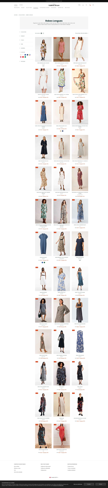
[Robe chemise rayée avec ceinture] (61, 49)
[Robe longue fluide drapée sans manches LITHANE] (43, 112)
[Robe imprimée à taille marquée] (61, 243)
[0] (90, 5)
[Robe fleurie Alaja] (61, 278)
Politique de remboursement (46, 466)
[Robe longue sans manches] (80, 310)
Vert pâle (44, 262)
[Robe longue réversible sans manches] (61, 147)
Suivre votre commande (18, 472)
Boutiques (67, 7)
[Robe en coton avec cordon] (43, 80)
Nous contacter (16, 466)
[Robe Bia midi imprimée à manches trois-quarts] (80, 112)
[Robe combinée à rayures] (61, 341)
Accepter (89, 484)
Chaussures (53, 7)
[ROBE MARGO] (61, 373)
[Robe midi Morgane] (80, 243)
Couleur (23, 52)
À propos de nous (71, 466)
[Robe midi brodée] (43, 278)
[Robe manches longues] (43, 436)
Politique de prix (43, 470)
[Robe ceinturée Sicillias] (43, 147)
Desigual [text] (61, 193)
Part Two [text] (43, 162)
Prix (22, 44)
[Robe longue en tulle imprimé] (43, 404)
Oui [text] (79, 226)
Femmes (15, 5)
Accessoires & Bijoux (44, 7)
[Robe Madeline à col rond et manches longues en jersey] (43, 211)
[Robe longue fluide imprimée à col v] (80, 80)
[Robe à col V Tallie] (43, 310)
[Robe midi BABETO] (43, 243)
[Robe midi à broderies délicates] (61, 178)
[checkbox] (21, 55)
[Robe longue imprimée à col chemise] (61, 80)
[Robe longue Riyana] (80, 341)
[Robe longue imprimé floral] (43, 373)
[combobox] (81, 33)
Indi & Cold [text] (61, 162)
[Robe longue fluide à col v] (61, 112)
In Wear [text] (43, 64)
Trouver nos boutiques (71, 468)
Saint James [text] (80, 258)
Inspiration (60, 7)
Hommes (21, 5)
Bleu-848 (42, 262)
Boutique (23, 61)
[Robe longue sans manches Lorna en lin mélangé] (61, 211)
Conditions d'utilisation (71, 470)
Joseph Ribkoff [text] (61, 258)
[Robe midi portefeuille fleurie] (80, 404)
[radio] (41, 33)
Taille (22, 40)
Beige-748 (60, 131)
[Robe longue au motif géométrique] (61, 310)
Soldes (22, 7)
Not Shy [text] (61, 64)
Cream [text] (80, 128)
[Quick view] (50, 60)
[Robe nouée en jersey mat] (61, 436)
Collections (29, 7)
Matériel (23, 48)
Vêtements (35, 7)
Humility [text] (43, 128)
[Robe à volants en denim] (80, 278)
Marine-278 (62, 131)
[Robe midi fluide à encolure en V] (80, 49)
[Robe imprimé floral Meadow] (43, 49)
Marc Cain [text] (80, 64)
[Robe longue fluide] (43, 341)
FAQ (15, 470)
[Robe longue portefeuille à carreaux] (80, 147)
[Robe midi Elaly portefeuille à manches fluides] (80, 178)
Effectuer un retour (17, 468)
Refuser (100, 484)
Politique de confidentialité (58, 485)
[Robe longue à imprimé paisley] (80, 211)
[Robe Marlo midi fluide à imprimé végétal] (43, 178)
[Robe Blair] (61, 404)
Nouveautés (17, 7)
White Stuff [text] (43, 227)
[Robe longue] (80, 373)
